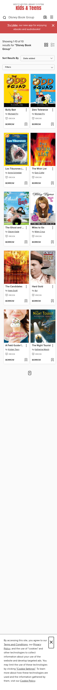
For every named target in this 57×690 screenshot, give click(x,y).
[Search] (4, 17)
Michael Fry (13, 114)
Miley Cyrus (40, 231)
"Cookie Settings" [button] (25, 668)
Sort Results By (10, 58)
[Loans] (45, 18)
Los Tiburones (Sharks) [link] (15, 168)
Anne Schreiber (15, 173)
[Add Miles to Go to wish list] (52, 242)
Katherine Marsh (42, 349)
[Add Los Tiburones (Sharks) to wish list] (26, 183)
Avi (36, 290)
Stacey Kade (13, 231)
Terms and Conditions (16, 644)
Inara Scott (13, 290)
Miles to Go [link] (38, 227)
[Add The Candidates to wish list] (26, 301)
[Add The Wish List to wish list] (52, 183)
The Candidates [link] (13, 286)
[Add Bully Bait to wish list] (26, 124)
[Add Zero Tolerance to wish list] (52, 124)
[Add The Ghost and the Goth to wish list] (26, 242)
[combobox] (22, 17)
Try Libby (12, 25)
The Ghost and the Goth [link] (15, 227)
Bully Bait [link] (10, 109)
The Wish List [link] (39, 168)
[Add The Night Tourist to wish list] (52, 360)
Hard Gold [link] (37, 286)
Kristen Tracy (13, 349)
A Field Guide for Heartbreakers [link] (15, 345)
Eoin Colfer (39, 173)
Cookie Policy (27, 680)
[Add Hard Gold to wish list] (52, 301)
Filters (8, 67)
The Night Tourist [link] (41, 345)
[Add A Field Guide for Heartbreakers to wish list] (26, 360)
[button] (46, 45)
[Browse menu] (52, 17)
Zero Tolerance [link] (40, 109)
